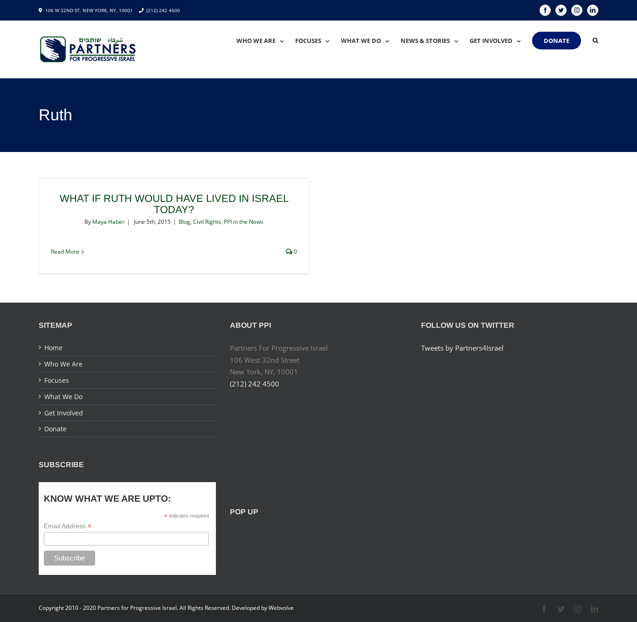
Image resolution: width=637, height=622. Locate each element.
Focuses (56, 380)
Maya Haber (108, 222)
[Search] (595, 40)
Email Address (67, 526)
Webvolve (281, 608)
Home (53, 347)
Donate (55, 428)
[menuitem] (265, 40)
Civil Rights (207, 222)
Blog (184, 222)
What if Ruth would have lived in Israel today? (174, 204)
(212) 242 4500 (163, 10)
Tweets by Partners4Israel (462, 347)
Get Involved (63, 412)
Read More (65, 252)
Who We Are (63, 363)
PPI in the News (243, 222)
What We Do (63, 396)
